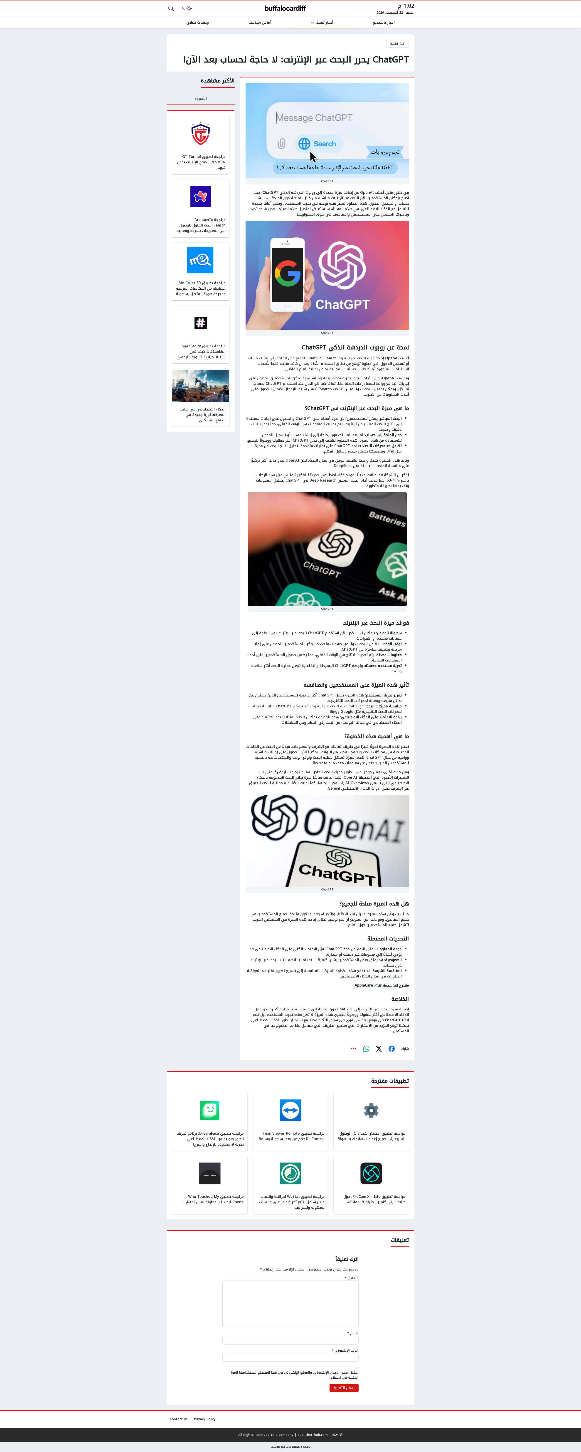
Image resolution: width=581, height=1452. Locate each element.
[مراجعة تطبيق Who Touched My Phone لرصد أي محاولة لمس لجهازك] (209, 1185)
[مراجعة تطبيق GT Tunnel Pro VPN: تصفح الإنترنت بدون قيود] (200, 145)
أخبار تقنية (397, 44)
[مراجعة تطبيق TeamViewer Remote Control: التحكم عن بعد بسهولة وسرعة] (290, 1122)
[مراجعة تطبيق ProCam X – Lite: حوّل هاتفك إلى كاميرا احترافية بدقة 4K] (371, 1185)
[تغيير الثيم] (186, 8)
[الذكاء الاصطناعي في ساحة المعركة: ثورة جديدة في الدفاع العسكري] (200, 398)
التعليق (352, 1278)
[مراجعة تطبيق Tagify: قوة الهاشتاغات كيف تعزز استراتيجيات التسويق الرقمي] (200, 334)
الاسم (353, 1333)
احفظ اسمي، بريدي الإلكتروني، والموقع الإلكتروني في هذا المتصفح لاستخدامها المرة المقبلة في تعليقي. (295, 1375)
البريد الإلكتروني (345, 1350)
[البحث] (171, 8)
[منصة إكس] (378, 1049)
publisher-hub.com (313, 1435)
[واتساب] (366, 1049)
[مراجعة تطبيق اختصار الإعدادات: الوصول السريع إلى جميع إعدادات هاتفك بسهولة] (371, 1122)
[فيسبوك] (391, 1049)
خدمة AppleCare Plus (373, 985)
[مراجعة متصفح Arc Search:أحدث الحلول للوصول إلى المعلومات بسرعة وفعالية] (200, 208)
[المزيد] (353, 1049)
